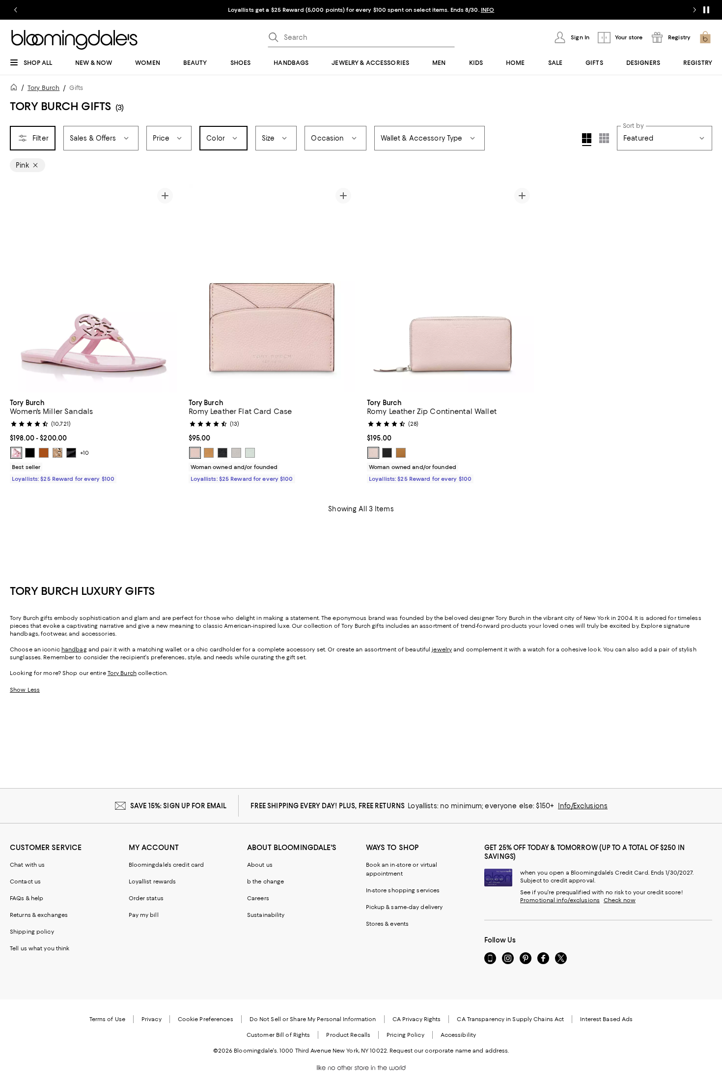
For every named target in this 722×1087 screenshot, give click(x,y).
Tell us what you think (39, 948)
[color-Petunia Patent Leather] (16, 453)
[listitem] (361, 10)
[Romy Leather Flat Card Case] (272, 288)
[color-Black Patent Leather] (71, 453)
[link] (93, 439)
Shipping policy (32, 931)
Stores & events (387, 923)
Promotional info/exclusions (560, 900)
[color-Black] (222, 453)
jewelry (442, 649)
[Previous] (22, 288)
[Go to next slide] (694, 10)
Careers (258, 898)
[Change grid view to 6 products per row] (604, 138)
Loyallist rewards (152, 881)
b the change (265, 881)
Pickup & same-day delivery (404, 907)
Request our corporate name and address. (449, 1050)
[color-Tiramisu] (209, 453)
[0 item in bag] (705, 37)
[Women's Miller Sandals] (93, 288)
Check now (620, 900)
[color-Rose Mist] (195, 453)
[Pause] (706, 10)
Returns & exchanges (39, 914)
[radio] (16, 452)
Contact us (25, 881)
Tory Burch (43, 87)
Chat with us (27, 864)
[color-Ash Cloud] (236, 453)
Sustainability (266, 914)
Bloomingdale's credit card (166, 864)
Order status (146, 898)
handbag (74, 649)
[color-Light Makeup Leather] (57, 453)
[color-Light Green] (250, 453)
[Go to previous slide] (16, 10)
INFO (487, 9)
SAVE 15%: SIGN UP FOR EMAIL (178, 806)
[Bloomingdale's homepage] (16, 88)
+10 (84, 452)
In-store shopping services (403, 890)
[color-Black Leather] (30, 453)
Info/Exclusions (583, 806)
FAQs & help (26, 898)
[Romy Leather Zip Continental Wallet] (450, 288)
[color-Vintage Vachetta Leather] (44, 453)
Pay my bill (144, 914)
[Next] (165, 288)
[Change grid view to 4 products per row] (586, 139)
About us (260, 864)
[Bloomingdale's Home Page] (74, 40)
